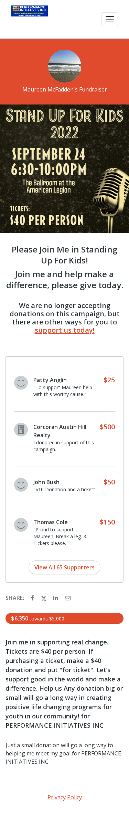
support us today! (65, 330)
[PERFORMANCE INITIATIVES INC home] (29, 19)
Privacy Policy (64, 797)
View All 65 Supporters (64, 567)
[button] (109, 19)
